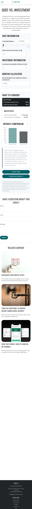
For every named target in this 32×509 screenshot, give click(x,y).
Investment (16, 502)
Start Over (16, 172)
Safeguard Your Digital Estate (12, 275)
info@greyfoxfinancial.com (16, 494)
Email (1, 215)
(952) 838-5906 (18, 486)
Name (2, 206)
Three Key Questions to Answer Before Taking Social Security (13, 309)
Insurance (16, 506)
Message (2, 224)
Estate (16, 504)
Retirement (16, 500)
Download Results (16, 176)
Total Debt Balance (11, 41)
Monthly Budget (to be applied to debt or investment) (14, 79)
